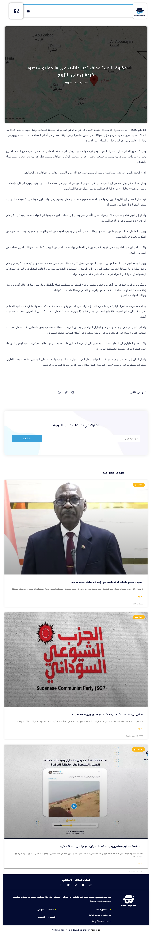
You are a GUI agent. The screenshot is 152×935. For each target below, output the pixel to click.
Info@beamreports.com (100, 915)
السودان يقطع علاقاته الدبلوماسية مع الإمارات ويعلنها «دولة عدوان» (107, 582)
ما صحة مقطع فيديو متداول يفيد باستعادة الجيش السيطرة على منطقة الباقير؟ (101, 846)
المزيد (140, 596)
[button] (28, 11)
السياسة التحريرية (100, 921)
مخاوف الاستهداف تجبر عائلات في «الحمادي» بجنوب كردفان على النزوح (76, 71)
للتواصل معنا (103, 910)
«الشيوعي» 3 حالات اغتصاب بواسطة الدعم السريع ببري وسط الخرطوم (107, 714)
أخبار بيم (68, 83)
